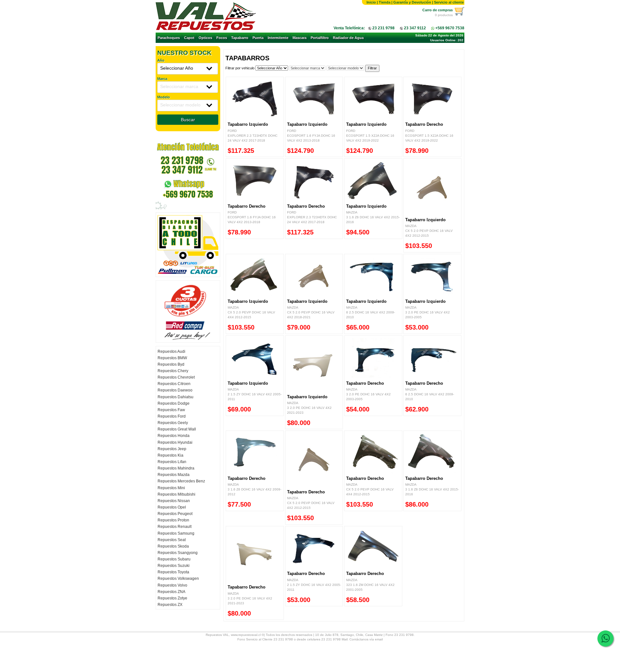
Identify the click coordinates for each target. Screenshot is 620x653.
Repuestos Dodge (174, 403)
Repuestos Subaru (174, 559)
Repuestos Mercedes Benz (181, 481)
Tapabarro (239, 38)
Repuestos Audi (171, 351)
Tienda (384, 2)
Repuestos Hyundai (175, 442)
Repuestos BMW (172, 358)
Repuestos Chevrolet (176, 377)
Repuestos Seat (172, 540)
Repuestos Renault (174, 526)
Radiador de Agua (348, 38)
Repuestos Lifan (172, 462)
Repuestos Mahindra (176, 468)
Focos (221, 38)
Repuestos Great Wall (177, 429)
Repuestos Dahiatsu (175, 397)
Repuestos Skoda (173, 546)
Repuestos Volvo (172, 585)
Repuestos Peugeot (175, 513)
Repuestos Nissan (174, 501)
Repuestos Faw (171, 410)
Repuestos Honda (174, 435)
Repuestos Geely (173, 422)
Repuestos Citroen (174, 383)
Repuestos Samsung (176, 533)
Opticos (205, 38)
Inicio (371, 2)
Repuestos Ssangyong (178, 552)
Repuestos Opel (172, 507)
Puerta (258, 38)
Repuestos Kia (170, 455)
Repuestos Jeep (172, 449)
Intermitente (278, 38)
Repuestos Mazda (174, 474)
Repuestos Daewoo (175, 390)
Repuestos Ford (172, 416)
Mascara (299, 38)
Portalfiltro (320, 38)
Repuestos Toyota (173, 572)
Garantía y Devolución (412, 2)
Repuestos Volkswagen (178, 578)
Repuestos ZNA (171, 591)
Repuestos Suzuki (174, 565)
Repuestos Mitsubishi (176, 494)
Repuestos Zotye (172, 598)
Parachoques (169, 38)
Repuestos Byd (171, 364)
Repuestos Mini (171, 488)
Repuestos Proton (173, 520)
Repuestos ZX (170, 604)
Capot (189, 38)
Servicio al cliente (449, 2)
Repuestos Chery (173, 371)
